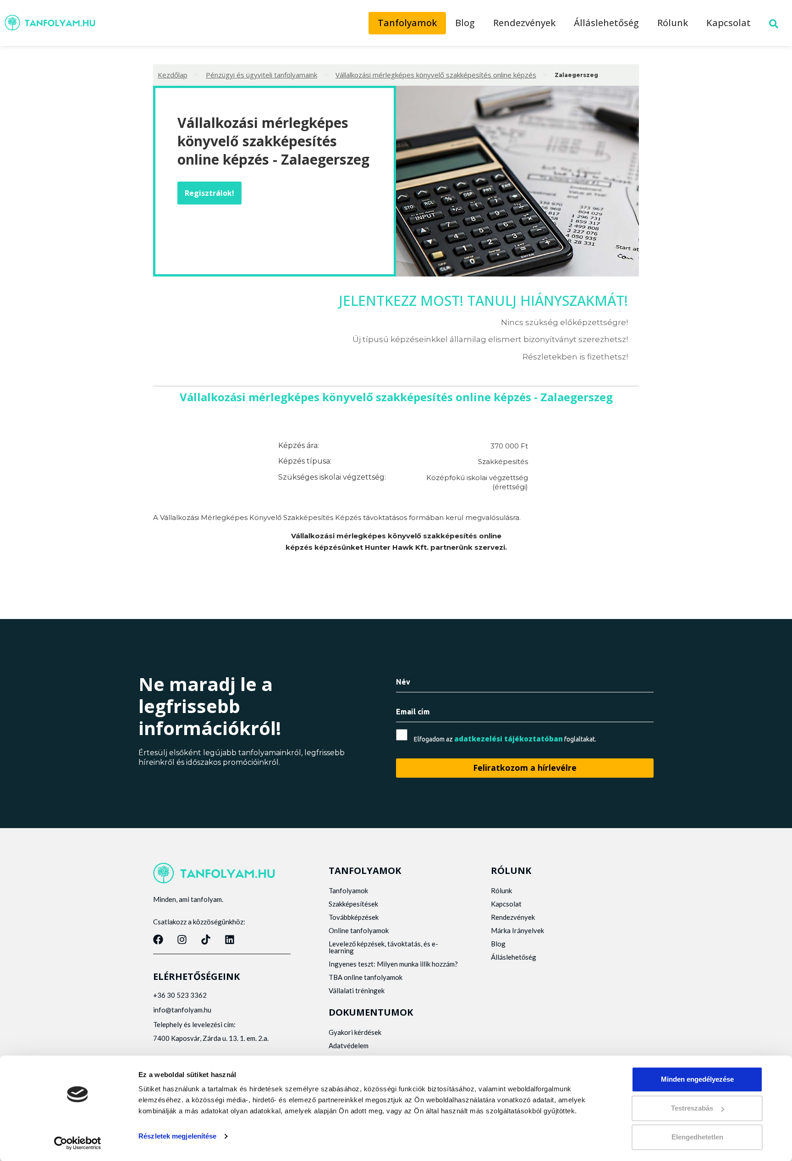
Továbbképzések (354, 917)
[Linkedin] (230, 939)
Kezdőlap (172, 74)
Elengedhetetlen (697, 1137)
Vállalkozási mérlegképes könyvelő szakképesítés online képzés (436, 74)
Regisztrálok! (209, 193)
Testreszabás (692, 1108)
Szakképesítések (353, 904)
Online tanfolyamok (359, 930)
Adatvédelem (348, 1045)
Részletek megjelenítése (177, 1136)
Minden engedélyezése (697, 1079)
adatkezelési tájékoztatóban (508, 738)
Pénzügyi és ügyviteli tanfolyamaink (261, 74)
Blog (465, 23)
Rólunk (672, 23)
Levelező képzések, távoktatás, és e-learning (383, 947)
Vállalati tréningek (357, 990)
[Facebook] (158, 939)
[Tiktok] (206, 939)
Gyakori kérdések (355, 1032)
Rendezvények (524, 23)
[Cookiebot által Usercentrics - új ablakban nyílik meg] (78, 1143)
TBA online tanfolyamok (365, 977)
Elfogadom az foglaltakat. (505, 738)
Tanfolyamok (407, 23)
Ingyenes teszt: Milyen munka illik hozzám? (393, 964)
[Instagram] (182, 939)
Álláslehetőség (606, 23)
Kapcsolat (728, 23)
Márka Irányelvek (517, 930)
